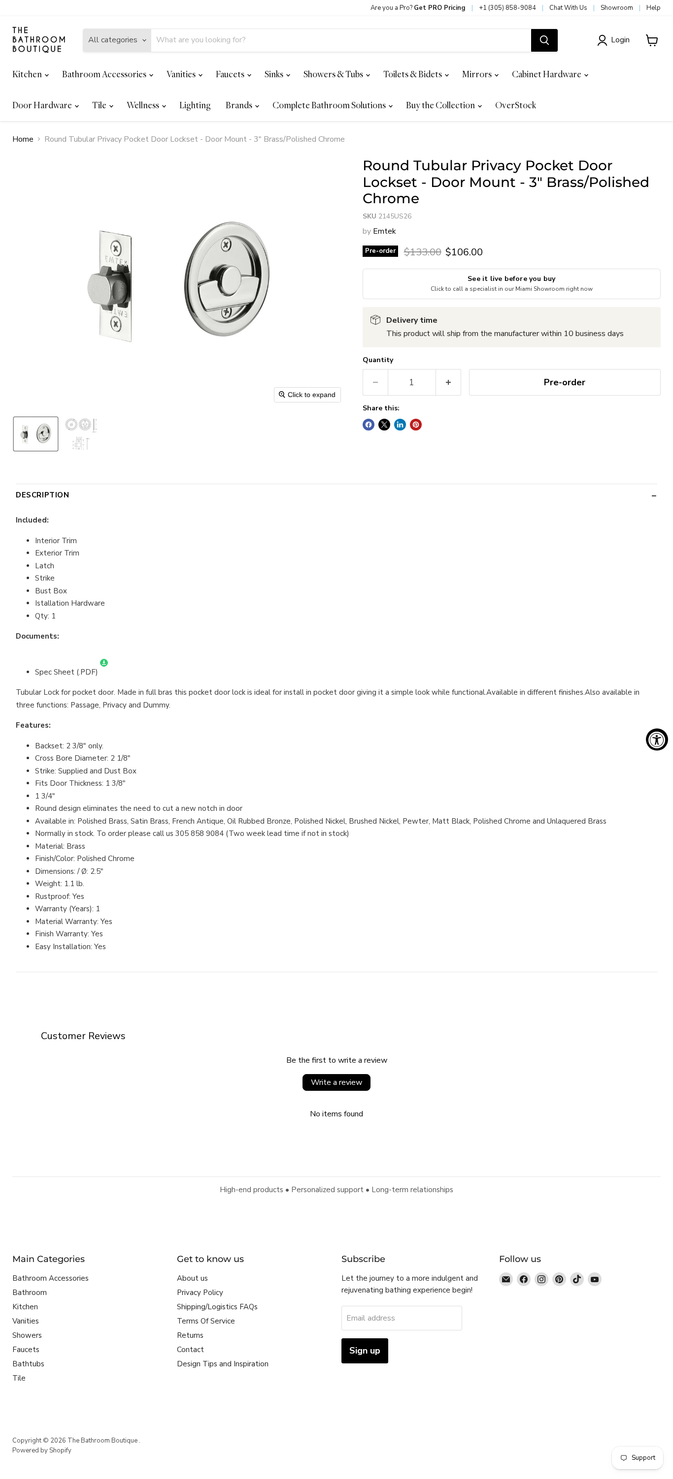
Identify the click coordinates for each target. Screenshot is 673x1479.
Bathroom (29, 1292)
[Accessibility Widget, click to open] (657, 740)
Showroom (617, 7)
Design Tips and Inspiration (223, 1364)
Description (42, 495)
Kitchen (27, 74)
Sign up (364, 1350)
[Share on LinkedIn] (400, 425)
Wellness (144, 105)
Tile (100, 105)
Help (653, 7)
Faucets (231, 74)
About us (192, 1278)
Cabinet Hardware (547, 74)
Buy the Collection (441, 105)
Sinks (275, 74)
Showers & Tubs (334, 74)
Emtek (384, 231)
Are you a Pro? (418, 7)
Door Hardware (42, 105)
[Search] (544, 40)
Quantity (378, 360)
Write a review (336, 1082)
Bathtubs (28, 1364)
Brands (240, 105)
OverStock (515, 105)
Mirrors (477, 74)
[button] (615, 40)
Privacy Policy (200, 1292)
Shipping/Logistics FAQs (217, 1307)
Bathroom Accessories (105, 74)
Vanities (182, 74)
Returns (190, 1335)
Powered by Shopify (41, 1450)
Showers (27, 1335)
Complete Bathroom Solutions (329, 105)
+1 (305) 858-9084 (507, 7)
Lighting (195, 105)
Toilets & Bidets (413, 74)
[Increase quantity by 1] (448, 382)
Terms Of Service (206, 1321)
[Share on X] (384, 425)
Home (23, 139)
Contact (190, 1350)
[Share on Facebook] (368, 425)
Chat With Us (568, 7)
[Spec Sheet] (104, 672)
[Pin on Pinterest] (416, 425)
